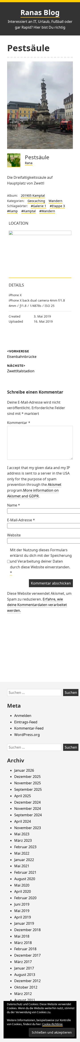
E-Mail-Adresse (21, 520)
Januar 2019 (24, 923)
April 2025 (22, 795)
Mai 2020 (21, 885)
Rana (28, 163)
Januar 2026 (24, 770)
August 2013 (24, 974)
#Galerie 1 (38, 206)
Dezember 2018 (27, 929)
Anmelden (22, 715)
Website (14, 535)
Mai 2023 (21, 834)
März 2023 (23, 840)
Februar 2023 (25, 846)
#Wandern (47, 211)
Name (13, 505)
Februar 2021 (25, 872)
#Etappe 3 (57, 206)
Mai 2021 (21, 865)
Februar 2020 (25, 897)
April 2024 (22, 821)
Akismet (54, 484)
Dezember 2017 (27, 955)
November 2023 (27, 827)
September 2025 (28, 789)
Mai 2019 (21, 910)
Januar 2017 (24, 968)
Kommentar (18, 422)
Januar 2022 (24, 859)
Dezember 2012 (27, 980)
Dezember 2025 (27, 776)
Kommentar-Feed (29, 728)
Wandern (55, 201)
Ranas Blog (40, 12)
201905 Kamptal (33, 195)
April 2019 (22, 917)
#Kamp (12, 211)
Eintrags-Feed (25, 722)
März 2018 (23, 942)
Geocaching (36, 201)
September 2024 (28, 814)
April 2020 (22, 891)
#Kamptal (28, 211)
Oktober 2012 (25, 987)
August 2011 (24, 1000)
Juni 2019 (21, 904)
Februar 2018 (25, 948)
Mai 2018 (21, 936)
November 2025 (27, 783)
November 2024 (27, 808)
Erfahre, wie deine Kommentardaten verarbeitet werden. (37, 605)
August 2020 (24, 878)
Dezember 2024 (27, 802)
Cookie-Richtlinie (52, 1024)
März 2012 (23, 993)
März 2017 (23, 961)
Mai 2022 (21, 853)
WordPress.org (27, 734)
